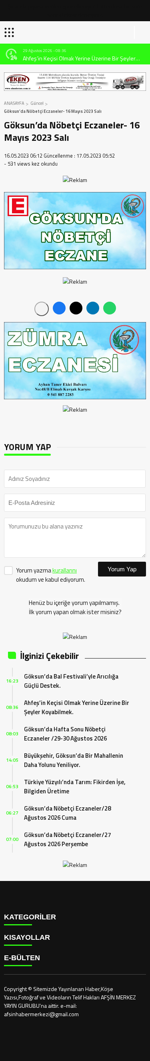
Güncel (37, 103)
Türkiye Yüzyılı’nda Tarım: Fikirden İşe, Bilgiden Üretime (75, 786)
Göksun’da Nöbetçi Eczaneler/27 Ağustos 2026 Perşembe (67, 839)
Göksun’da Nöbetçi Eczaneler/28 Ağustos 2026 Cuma (67, 813)
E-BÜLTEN (22, 958)
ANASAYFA (14, 103)
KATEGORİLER (30, 917)
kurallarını (64, 570)
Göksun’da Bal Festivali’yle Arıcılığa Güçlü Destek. (71, 681)
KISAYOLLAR (27, 937)
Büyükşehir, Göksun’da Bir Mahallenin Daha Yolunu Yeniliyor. (73, 760)
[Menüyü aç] (10, 32)
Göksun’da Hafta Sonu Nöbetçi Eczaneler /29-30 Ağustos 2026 (65, 734)
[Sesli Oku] (41, 309)
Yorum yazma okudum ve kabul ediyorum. (50, 575)
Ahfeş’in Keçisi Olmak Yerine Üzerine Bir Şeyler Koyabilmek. (79, 58)
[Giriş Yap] (140, 32)
